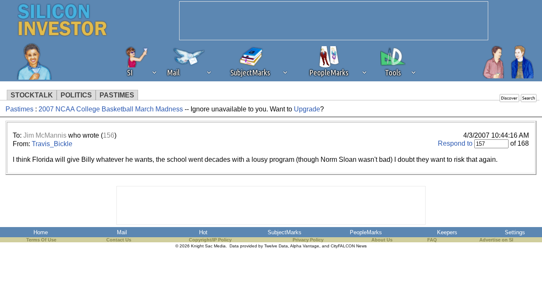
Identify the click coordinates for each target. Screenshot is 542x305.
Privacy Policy (308, 239)
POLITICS (76, 95)
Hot (203, 232)
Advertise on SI (496, 239)
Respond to (455, 143)
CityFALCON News (349, 246)
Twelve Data (276, 246)
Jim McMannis (44, 135)
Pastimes (19, 109)
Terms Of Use (41, 239)
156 (108, 135)
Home (40, 232)
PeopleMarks (366, 232)
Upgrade (307, 109)
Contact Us (118, 239)
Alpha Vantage (304, 246)
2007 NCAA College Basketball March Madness (112, 109)
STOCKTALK (32, 95)
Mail (122, 232)
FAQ (432, 239)
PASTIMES (117, 95)
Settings (515, 232)
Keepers (447, 232)
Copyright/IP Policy (210, 239)
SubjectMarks (284, 232)
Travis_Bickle (52, 143)
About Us (382, 239)
